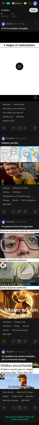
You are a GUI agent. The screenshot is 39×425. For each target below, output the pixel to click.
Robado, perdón (10, 142)
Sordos (26, 326)
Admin (6, 330)
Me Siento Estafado (11, 400)
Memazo (7, 104)
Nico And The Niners (25, 392)
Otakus (6, 192)
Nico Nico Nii (9, 392)
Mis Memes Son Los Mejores (14, 108)
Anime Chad (19, 104)
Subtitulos (7, 322)
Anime (15, 200)
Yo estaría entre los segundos (17, 226)
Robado (7, 188)
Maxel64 (9, 24)
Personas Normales (20, 330)
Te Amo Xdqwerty (29, 200)
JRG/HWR (7, 204)
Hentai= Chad (9, 121)
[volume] (35, 97)
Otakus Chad (20, 322)
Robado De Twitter (21, 188)
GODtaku (20, 117)
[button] (30, 3)
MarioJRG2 (10, 138)
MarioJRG (9, 352)
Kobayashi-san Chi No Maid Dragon (17, 196)
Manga (6, 200)
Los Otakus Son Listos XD (13, 112)
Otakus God (8, 117)
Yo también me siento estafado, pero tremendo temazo (18, 358)
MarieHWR (10, 222)
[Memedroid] (7, 3)
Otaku (17, 326)
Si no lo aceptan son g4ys (15, 28)
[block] (35, 23)
